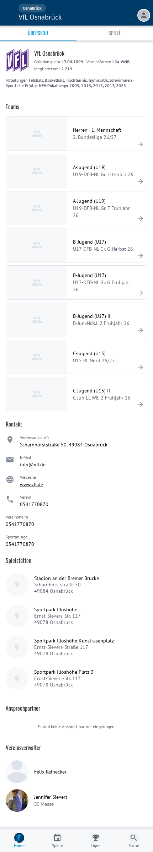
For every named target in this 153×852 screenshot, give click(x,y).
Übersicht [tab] (38, 33)
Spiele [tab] (115, 33)
